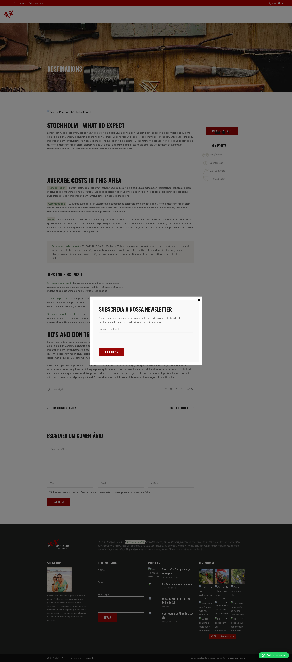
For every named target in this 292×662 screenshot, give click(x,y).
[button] (274, 655)
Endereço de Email (109, 329)
